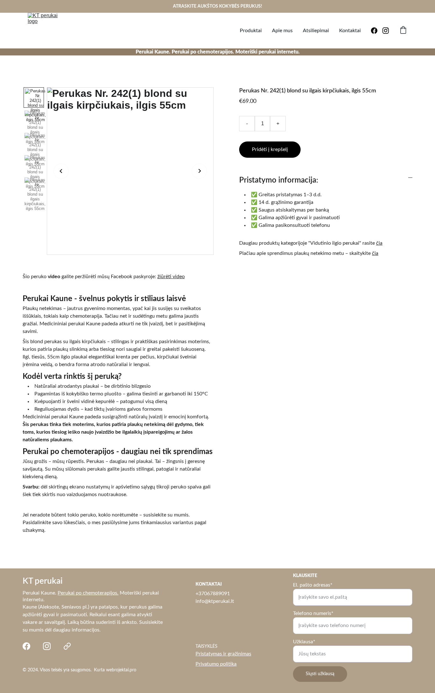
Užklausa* (304, 641)
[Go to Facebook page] (376, 30)
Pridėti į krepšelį (270, 149)
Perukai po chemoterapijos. (88, 593)
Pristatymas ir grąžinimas (223, 653)
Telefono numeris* (313, 613)
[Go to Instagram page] (385, 30)
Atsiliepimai (316, 30)
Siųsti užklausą (320, 674)
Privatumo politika (216, 664)
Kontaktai (350, 30)
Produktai (251, 30)
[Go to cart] (403, 31)
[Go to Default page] (67, 646)
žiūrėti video (171, 276)
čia (379, 243)
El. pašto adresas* (312, 585)
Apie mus (282, 30)
